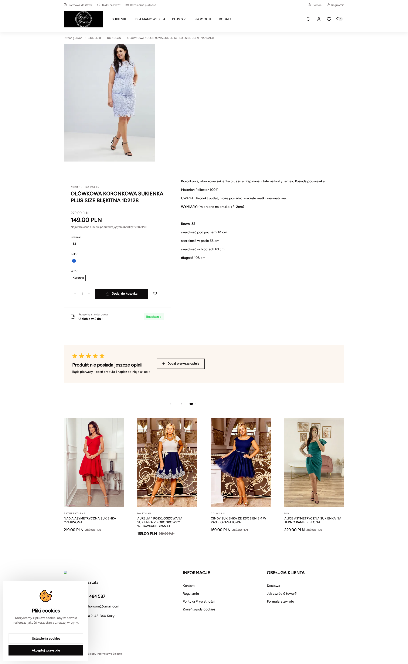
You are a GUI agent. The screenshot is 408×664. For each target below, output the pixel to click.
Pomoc (317, 5)
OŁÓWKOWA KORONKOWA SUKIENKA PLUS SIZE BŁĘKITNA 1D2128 (170, 38)
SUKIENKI (94, 38)
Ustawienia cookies (46, 638)
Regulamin (337, 5)
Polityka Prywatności (199, 601)
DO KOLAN (114, 38)
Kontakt (189, 586)
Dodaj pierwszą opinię (183, 363)
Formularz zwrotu (280, 601)
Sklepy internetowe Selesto (105, 653)
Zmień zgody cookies (199, 609)
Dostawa (273, 586)
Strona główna (73, 38)
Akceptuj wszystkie (46, 650)
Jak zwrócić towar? (282, 594)
